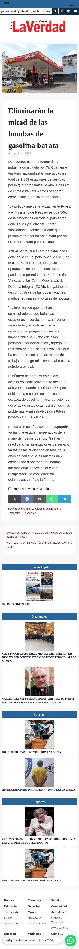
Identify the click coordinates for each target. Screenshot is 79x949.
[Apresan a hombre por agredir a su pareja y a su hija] (39, 772)
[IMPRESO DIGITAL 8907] (39, 586)
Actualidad (58, 912)
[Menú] (6, 4)
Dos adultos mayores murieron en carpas (31, 751)
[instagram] (68, 11)
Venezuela (30, 513)
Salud (55, 900)
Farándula (34, 933)
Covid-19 (57, 933)
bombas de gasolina (19, 508)
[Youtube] (75, 11)
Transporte (11, 912)
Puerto (8, 917)
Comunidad (59, 906)
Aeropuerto (11, 923)
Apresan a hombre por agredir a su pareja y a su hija (38, 789)
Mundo (32, 912)
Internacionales (37, 923)
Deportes (34, 906)
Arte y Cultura (59, 927)
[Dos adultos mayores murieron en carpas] (39, 734)
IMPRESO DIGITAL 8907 (16, 604)
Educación (11, 906)
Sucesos (10, 933)
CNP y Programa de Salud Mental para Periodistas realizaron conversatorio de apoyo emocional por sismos (39, 657)
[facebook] (55, 11)
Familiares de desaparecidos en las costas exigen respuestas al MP (39, 535)
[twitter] (62, 11)
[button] (70, 940)
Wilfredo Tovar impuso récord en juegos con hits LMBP (39, 545)
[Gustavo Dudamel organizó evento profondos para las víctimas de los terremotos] (39, 821)
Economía (34, 900)
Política (9, 900)
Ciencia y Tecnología (57, 920)
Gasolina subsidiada (46, 508)
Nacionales (34, 917)
